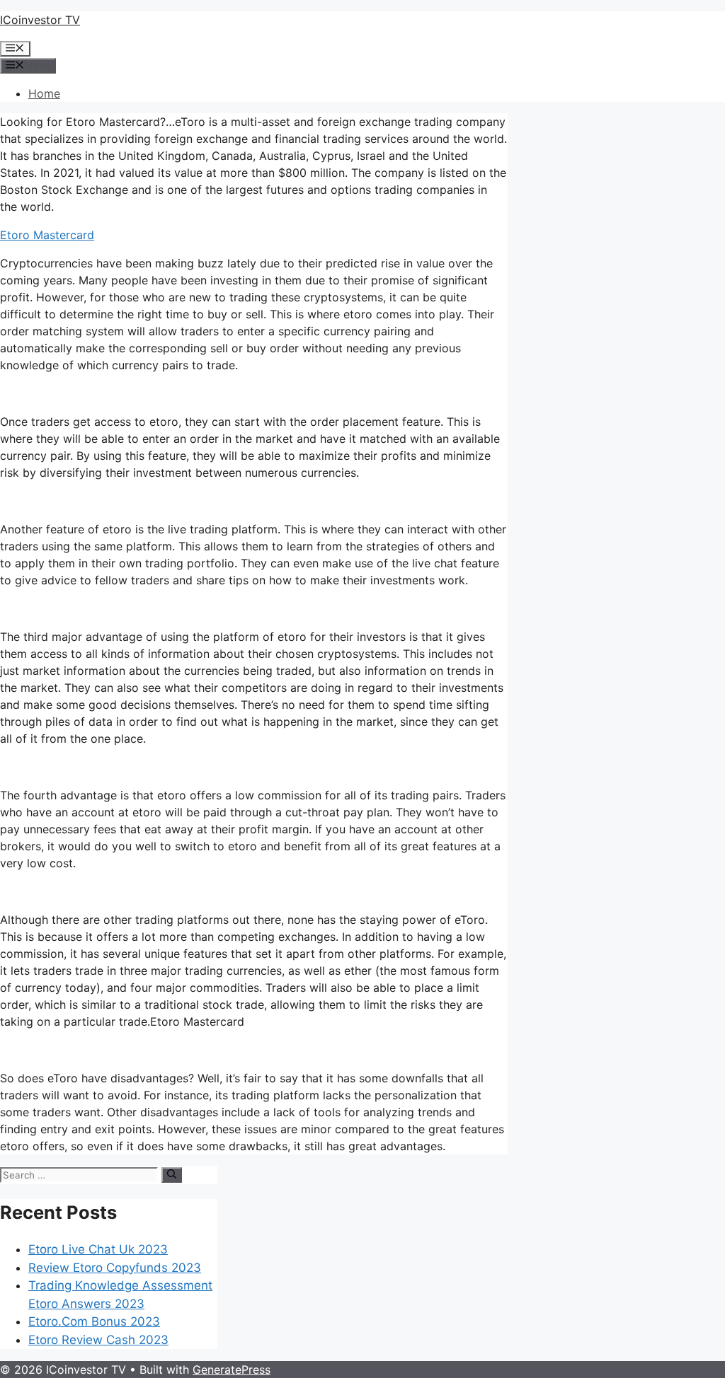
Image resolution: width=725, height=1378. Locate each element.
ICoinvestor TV (40, 20)
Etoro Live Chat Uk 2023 (98, 1249)
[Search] (171, 1175)
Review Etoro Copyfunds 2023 (114, 1268)
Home (44, 93)
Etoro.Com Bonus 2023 (94, 1321)
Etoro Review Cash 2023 (98, 1340)
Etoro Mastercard (47, 235)
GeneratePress (231, 1369)
